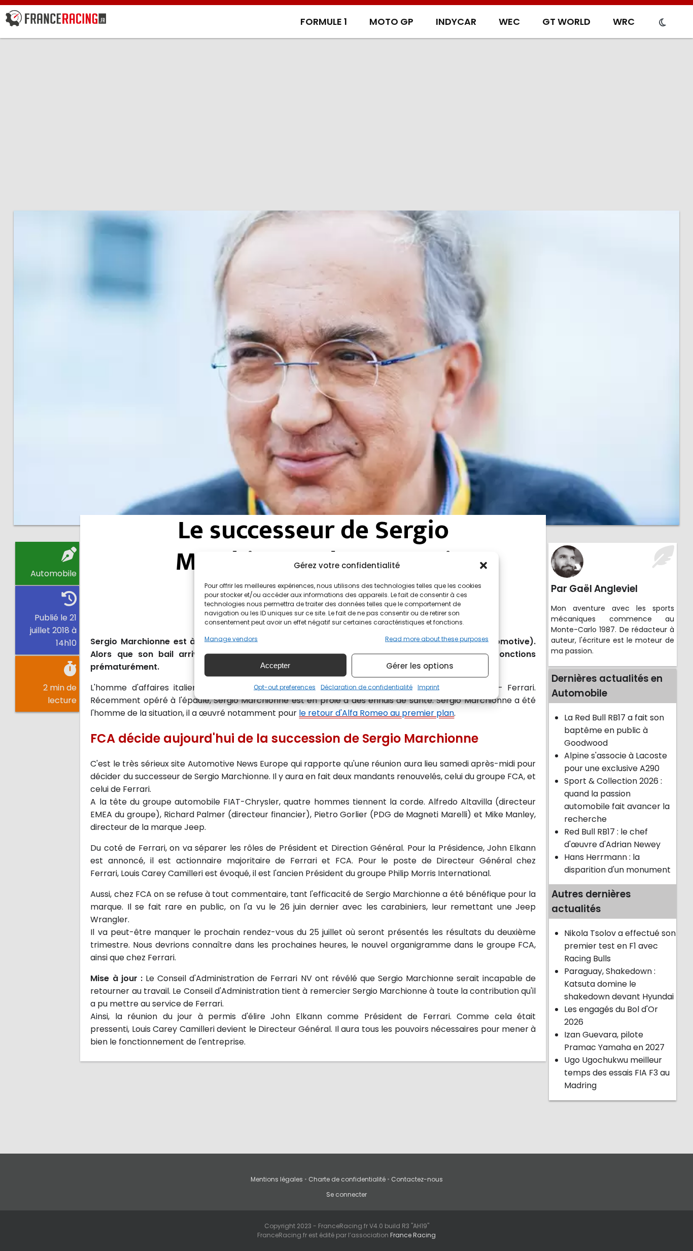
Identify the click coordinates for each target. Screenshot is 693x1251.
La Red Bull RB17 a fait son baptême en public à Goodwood (614, 730)
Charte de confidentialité (347, 1179)
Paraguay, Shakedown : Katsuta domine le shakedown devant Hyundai (619, 983)
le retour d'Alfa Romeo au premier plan (376, 713)
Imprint (428, 687)
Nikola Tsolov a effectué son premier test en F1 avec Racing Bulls (620, 945)
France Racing (413, 1235)
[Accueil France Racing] (56, 20)
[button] (483, 565)
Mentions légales (277, 1179)
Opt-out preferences (285, 687)
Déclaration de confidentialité (366, 687)
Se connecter (346, 1194)
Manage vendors (231, 639)
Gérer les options (420, 665)
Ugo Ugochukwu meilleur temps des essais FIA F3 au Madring (617, 1072)
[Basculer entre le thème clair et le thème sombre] (662, 23)
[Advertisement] (346, 124)
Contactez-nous (417, 1179)
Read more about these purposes (437, 639)
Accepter (275, 665)
